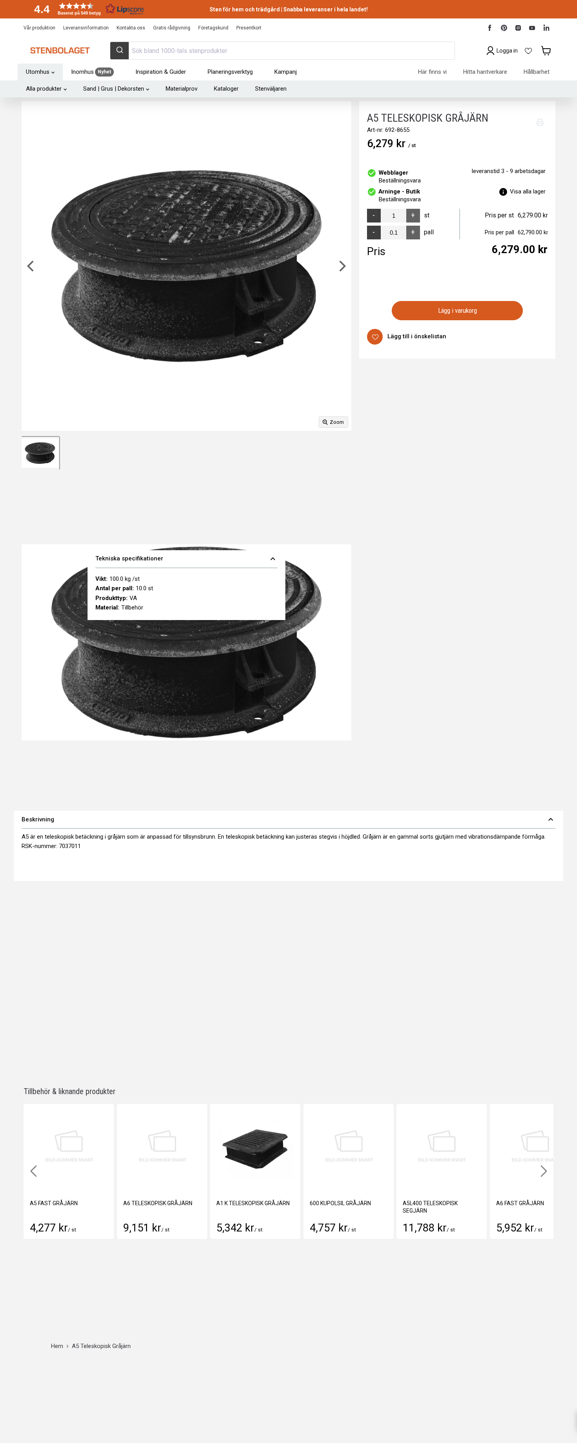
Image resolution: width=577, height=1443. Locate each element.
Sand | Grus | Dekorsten (113, 88)
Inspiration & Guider (160, 71)
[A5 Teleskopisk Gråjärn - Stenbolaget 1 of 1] (40, 453)
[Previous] (31, 266)
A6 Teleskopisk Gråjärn (157, 1203)
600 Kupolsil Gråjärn (340, 1203)
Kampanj (285, 71)
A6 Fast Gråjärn (520, 1203)
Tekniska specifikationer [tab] (186, 559)
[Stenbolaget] (60, 50)
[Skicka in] (119, 50)
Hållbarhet (537, 71)
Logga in (507, 50)
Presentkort (248, 28)
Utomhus (37, 71)
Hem (57, 1346)
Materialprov (181, 88)
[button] (86, 9)
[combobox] (282, 51)
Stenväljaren (271, 88)
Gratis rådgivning (171, 28)
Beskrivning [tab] (288, 819)
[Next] (341, 266)
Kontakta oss (131, 28)
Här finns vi (432, 71)
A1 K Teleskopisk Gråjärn (253, 1203)
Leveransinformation (86, 28)
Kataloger (226, 88)
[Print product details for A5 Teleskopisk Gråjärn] (540, 122)
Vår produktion (39, 28)
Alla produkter (44, 88)
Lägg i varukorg (457, 310)
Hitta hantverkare (485, 71)
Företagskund (213, 28)
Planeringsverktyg (230, 71)
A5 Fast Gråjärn (54, 1203)
